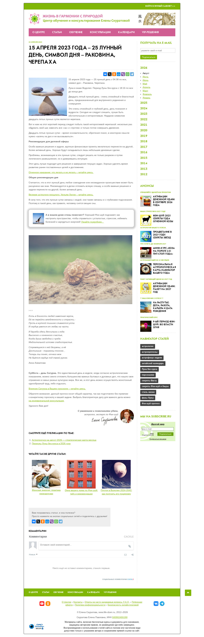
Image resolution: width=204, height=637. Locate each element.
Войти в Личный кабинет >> (160, 6)
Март (145, 90)
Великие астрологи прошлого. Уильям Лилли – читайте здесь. (61, 194)
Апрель (146, 87)
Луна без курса (149, 369)
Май (145, 83)
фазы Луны (148, 398)
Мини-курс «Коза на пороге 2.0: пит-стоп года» (164, 251)
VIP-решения (150, 32)
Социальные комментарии (118, 579)
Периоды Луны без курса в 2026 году (51, 443)
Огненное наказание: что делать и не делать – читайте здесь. (61, 172)
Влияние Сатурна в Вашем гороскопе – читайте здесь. (57, 388)
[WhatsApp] (127, 74)
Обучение (76, 32)
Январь (146, 97)
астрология (147, 346)
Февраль (147, 94)
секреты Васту (149, 380)
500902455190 (119, 617)
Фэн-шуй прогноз (151, 403)
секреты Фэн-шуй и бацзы (155, 386)
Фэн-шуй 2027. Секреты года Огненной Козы (163, 219)
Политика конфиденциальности (90, 605)
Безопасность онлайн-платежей (123, 605)
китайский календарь (153, 363)
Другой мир (157, 424)
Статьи (57, 32)
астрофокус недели (152, 357)
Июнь (145, 80)
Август (146, 73)
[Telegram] (132, 74)
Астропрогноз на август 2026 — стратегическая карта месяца (64, 440)
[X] (110, 74)
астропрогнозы (149, 352)
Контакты (77, 602)
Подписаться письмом (157, 439)
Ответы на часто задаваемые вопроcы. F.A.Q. (107, 602)
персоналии (148, 375)
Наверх (188, 593)
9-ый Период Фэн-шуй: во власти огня (164, 325)
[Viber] (123, 74)
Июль (145, 76)
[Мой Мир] (118, 74)
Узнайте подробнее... (92, 222)
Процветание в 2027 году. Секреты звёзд (162, 235)
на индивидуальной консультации (46, 400)
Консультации (100, 32)
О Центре (38, 32)
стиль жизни (148, 392)
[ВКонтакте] (105, 74)
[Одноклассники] (114, 74)
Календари (126, 32)
